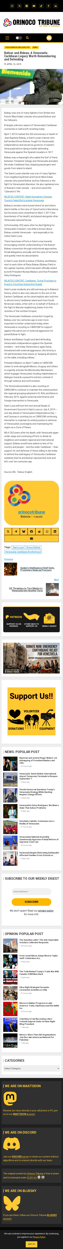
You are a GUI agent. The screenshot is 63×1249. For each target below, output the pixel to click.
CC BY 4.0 (32, 1177)
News (35, 47)
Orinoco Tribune (35, 1173)
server (20, 1156)
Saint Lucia (18, 547)
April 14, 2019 (14, 64)
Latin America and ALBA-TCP (17, 47)
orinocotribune (31, 512)
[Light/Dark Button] (19, 37)
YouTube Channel (45, 37)
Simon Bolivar (33, 547)
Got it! (31, 1244)
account (24, 1114)
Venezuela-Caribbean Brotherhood (23, 552)
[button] (7, 39)
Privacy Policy (39, 1237)
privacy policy (45, 910)
